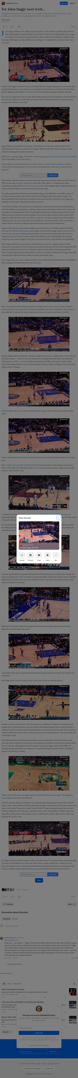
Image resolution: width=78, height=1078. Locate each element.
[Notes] (47, 555)
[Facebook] (30, 555)
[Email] (39, 555)
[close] (58, 517)
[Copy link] (22, 555)
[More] (56, 555)
